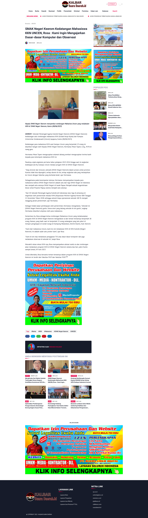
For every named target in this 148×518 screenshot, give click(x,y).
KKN (40, 331)
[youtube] (37, 4)
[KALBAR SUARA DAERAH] (74, 7)
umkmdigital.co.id (98, 495)
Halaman (105, 11)
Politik (59, 11)
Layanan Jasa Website (66, 501)
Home (31, 11)
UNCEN (34, 23)
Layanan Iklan (64, 495)
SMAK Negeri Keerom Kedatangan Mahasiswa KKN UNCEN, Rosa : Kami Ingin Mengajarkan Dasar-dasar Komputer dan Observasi (57, 380)
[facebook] (26, 4)
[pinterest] (33, 4)
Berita (37, 11)
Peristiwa (85, 11)
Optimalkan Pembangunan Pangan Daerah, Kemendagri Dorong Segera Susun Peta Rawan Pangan (34, 406)
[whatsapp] (31, 4)
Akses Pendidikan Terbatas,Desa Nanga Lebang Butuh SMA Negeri (50, 16)
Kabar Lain (94, 11)
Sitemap (112, 4)
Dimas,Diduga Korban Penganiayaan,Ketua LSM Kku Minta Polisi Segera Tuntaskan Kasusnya (115, 137)
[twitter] (28, 4)
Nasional (52, 11)
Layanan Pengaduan (66, 498)
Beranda (27, 23)
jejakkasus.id (96, 501)
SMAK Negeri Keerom (61, 331)
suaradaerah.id (97, 507)
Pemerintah (67, 11)
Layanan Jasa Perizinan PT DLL (68, 504)
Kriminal (77, 11)
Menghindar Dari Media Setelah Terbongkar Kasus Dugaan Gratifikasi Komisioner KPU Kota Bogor (35, 380)
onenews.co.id (97, 498)
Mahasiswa (48, 331)
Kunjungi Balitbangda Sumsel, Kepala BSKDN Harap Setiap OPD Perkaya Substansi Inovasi (81, 380)
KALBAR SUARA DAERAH (45, 514)
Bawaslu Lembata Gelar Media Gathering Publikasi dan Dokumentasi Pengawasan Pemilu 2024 (80, 406)
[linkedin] (49, 336)
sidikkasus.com (97, 504)
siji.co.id (95, 492)
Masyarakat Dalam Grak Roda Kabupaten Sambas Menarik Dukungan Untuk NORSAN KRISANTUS (115, 127)
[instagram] (35, 4)
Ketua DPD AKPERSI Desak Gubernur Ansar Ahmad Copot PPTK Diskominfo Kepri (115, 106)
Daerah (43, 11)
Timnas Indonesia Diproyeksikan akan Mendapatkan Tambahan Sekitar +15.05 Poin (114, 116)
